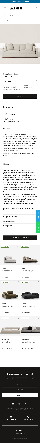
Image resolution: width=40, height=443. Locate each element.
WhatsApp (38, 227)
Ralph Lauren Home (8, 77)
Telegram (38, 215)
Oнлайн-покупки (20, 433)
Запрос (20, 96)
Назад (9, 20)
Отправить (20, 395)
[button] (2, 45)
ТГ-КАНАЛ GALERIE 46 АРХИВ (20, 1)
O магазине (20, 430)
